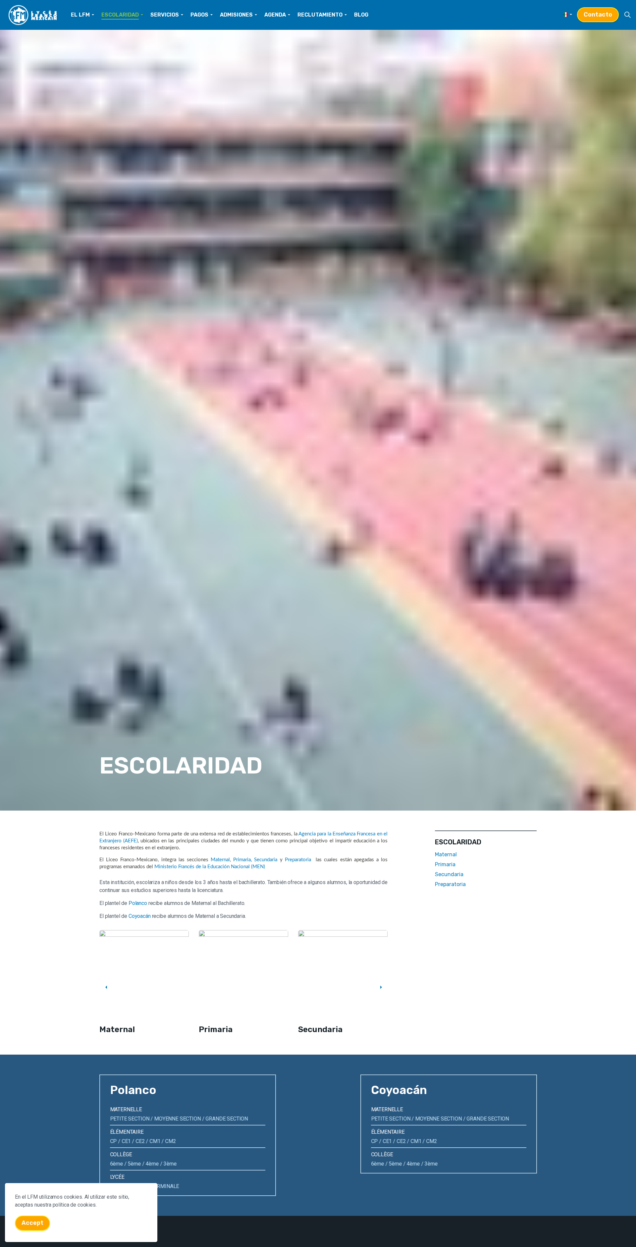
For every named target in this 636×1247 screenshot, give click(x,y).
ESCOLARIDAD (120, 15)
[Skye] (33, 14)
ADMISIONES (236, 15)
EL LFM (80, 15)
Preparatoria (298, 859)
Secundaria (265, 859)
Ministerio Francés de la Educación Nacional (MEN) (209, 866)
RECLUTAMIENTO (320, 15)
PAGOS (199, 15)
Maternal (220, 859)
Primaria (242, 859)
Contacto (598, 14)
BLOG (361, 15)
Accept (32, 1222)
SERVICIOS (164, 15)
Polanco (138, 903)
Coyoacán (140, 916)
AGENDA (275, 15)
